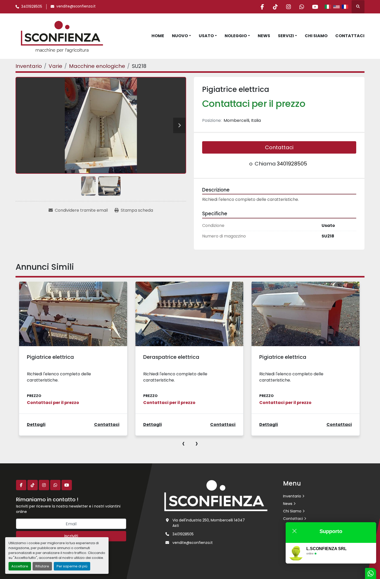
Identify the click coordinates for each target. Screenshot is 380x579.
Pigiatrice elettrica (50, 357)
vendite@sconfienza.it (76, 6)
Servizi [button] (286, 36)
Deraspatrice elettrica (171, 357)
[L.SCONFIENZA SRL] (216, 495)
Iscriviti (71, 536)
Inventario (292, 496)
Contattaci (349, 36)
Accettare (19, 566)
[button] (181, 36)
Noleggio (236, 36)
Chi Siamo (316, 36)
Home (157, 36)
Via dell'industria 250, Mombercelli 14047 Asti (208, 523)
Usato (206, 36)
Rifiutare (42, 566)
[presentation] (183, 443)
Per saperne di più (72, 566)
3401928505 (31, 6)
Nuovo (180, 36)
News (264, 36)
